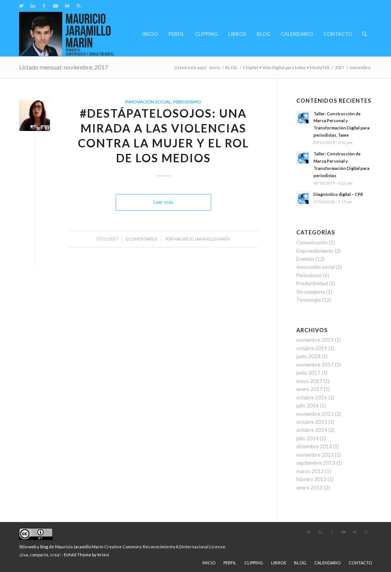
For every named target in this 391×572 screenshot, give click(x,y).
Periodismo (187, 101)
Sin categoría (310, 292)
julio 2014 (307, 438)
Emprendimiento (314, 251)
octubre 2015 (311, 422)
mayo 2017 (309, 381)
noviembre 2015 (315, 414)
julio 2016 (307, 405)
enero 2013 (309, 488)
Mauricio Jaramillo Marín (202, 239)
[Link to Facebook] (44, 5)
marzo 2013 (310, 471)
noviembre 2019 (315, 340)
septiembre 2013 (315, 463)
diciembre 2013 (314, 446)
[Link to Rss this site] (78, 5)
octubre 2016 (311, 397)
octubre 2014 (311, 430)
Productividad (312, 283)
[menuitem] (150, 34)
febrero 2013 (311, 479)
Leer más (163, 202)
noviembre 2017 (315, 365)
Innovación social (148, 101)
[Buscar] (364, 34)
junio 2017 (308, 373)
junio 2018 (308, 356)
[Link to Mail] (67, 5)
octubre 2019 (311, 348)
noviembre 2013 (315, 455)
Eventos (305, 259)
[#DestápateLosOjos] (34, 115)
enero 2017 (309, 389)
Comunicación (312, 242)
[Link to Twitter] (21, 5)
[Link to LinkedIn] (32, 5)
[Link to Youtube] (55, 5)
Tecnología (308, 300)
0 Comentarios (141, 239)
